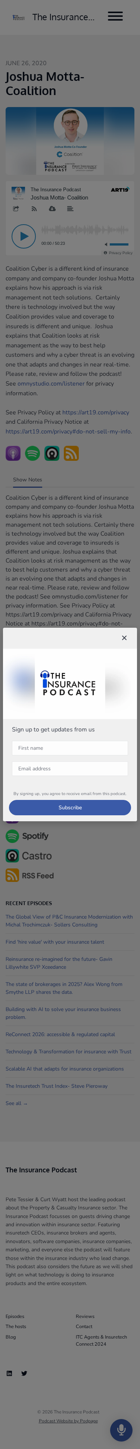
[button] (124, 638)
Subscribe (70, 807)
